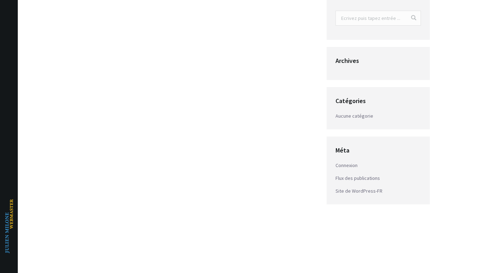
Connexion (347, 165)
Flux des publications (358, 178)
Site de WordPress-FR (359, 191)
